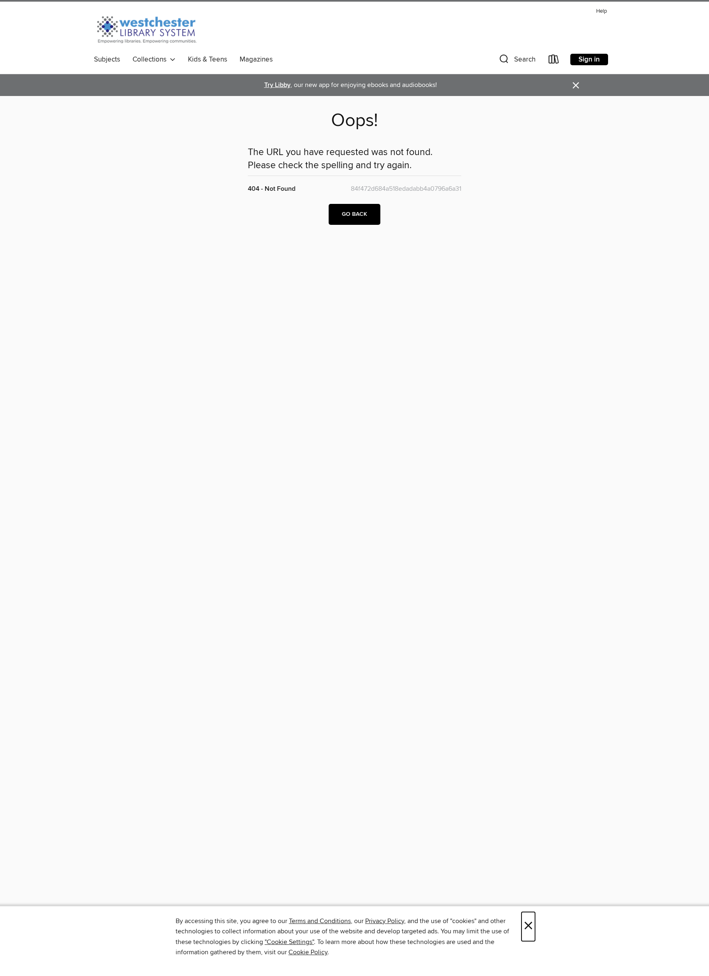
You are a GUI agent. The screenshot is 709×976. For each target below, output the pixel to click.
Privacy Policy (384, 921)
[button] (517, 61)
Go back (354, 214)
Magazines (256, 59)
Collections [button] (151, 59)
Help (601, 11)
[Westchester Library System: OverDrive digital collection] (151, 28)
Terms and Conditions (320, 921)
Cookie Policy (307, 952)
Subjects (107, 59)
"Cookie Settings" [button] (289, 942)
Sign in (589, 59)
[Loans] (554, 61)
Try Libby (277, 85)
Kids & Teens (207, 59)
